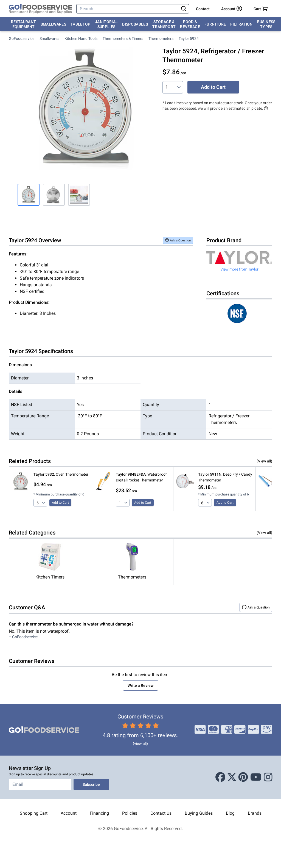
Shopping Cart (33, 813)
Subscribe (91, 784)
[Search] (184, 8)
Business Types (266, 24)
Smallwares (53, 24)
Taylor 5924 (189, 38)
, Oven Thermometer (60, 474)
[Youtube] (256, 777)
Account (69, 813)
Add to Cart (213, 87)
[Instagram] (268, 777)
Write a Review (140, 685)
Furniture (215, 24)
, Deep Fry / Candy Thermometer (225, 477)
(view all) (140, 743)
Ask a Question (180, 240)
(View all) (264, 461)
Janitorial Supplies (106, 24)
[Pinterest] (243, 777)
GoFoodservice (21, 38)
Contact (203, 9)
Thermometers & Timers (123, 38)
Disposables (135, 24)
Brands (255, 813)
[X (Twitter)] (231, 777)
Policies (129, 813)
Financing (99, 813)
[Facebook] (220, 777)
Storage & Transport (164, 24)
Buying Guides (199, 813)
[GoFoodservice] (40, 9)
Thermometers (160, 38)
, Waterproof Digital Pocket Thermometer (141, 477)
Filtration (241, 24)
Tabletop (81, 24)
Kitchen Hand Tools (80, 38)
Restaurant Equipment (23, 24)
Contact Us (161, 813)
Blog (230, 813)
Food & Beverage (190, 24)
